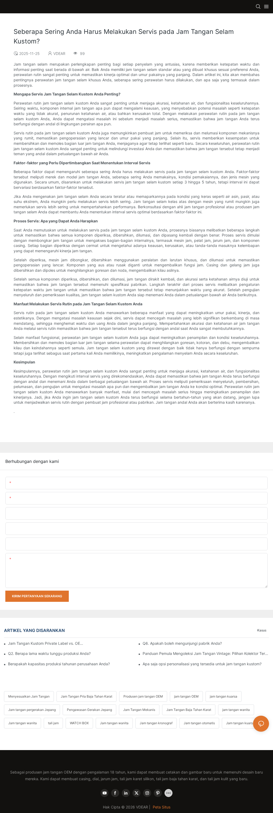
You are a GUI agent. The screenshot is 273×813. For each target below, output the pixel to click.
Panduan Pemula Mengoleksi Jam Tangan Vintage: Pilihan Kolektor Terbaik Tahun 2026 (206, 653)
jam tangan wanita (236, 710)
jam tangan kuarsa (223, 696)
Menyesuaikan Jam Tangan (29, 696)
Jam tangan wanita (22, 723)
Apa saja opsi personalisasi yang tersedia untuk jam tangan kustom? (202, 664)
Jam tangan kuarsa (240, 723)
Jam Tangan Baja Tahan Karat (188, 710)
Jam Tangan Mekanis (139, 710)
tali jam (53, 723)
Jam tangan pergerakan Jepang (32, 710)
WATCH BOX (79, 723)
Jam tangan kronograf (156, 723)
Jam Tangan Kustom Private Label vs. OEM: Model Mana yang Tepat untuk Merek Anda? (45, 643)
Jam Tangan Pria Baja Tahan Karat (86, 696)
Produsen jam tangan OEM (143, 696)
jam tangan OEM (186, 696)
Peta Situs (161, 807)
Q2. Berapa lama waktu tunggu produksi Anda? (49, 653)
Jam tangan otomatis (199, 723)
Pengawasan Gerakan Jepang (89, 710)
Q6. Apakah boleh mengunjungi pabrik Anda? (182, 643)
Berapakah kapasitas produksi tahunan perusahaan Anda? (59, 664)
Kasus (261, 630)
